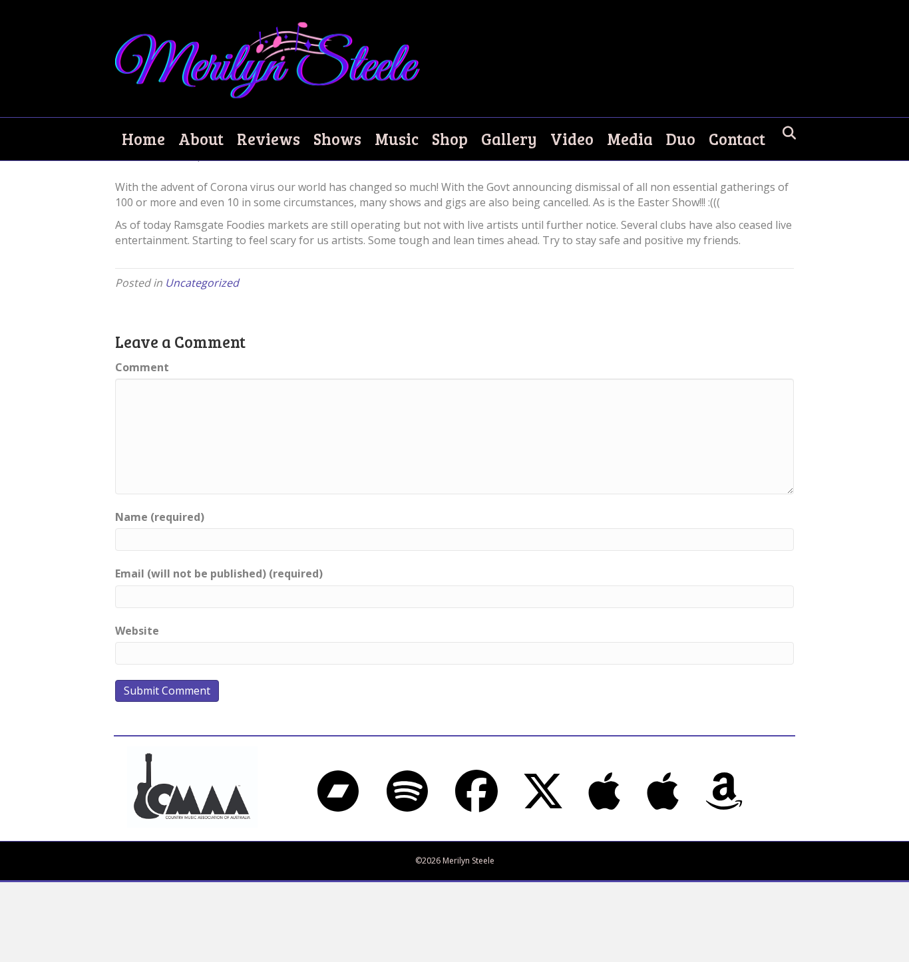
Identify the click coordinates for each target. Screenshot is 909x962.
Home (143, 139)
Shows (337, 139)
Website (137, 630)
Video (572, 139)
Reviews (268, 139)
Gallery (509, 139)
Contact (737, 139)
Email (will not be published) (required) (219, 573)
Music (397, 139)
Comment (142, 367)
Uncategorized (202, 282)
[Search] (785, 133)
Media (630, 139)
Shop (450, 139)
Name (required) (159, 517)
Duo (680, 139)
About (201, 139)
